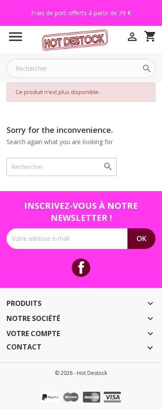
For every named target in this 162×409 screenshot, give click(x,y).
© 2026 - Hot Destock (81, 373)
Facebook (81, 267)
